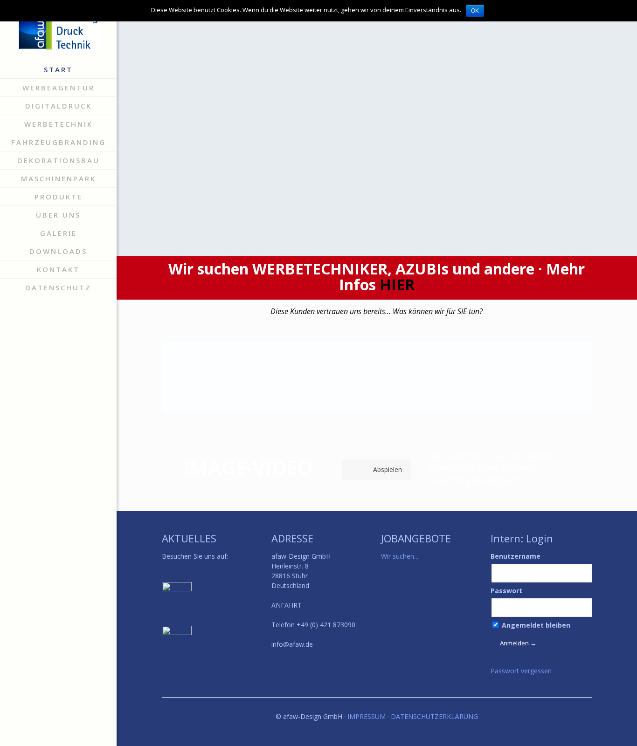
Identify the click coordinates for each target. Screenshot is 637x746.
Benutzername (515, 556)
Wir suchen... (399, 556)
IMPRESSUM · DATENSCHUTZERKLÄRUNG (412, 716)
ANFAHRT (286, 605)
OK (475, 10)
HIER (397, 284)
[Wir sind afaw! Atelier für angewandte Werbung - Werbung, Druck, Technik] (58, 30)
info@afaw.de (292, 644)
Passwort (506, 590)
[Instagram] (65, 732)
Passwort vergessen (521, 670)
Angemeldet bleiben (535, 625)
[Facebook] (51, 732)
